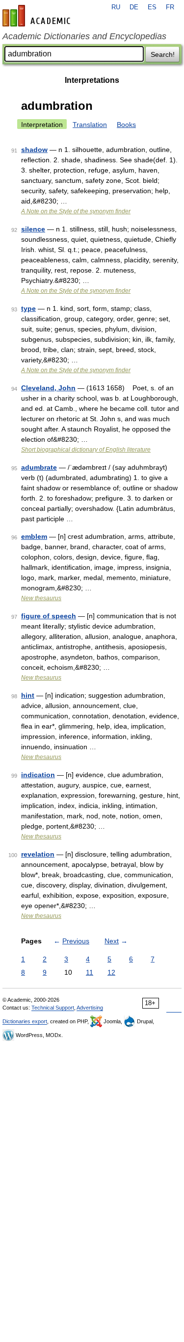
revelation (37, 854)
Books (126, 124)
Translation (90, 124)
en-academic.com (37, 15)
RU (115, 7)
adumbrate (39, 467)
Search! (163, 54)
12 (111, 972)
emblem (34, 536)
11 (89, 972)
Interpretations (92, 80)
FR (170, 7)
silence (33, 229)
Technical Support (52, 1008)
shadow (34, 149)
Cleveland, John (48, 388)
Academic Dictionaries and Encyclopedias (84, 36)
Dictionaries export (24, 1021)
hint (27, 695)
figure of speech (48, 616)
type (28, 308)
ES (152, 7)
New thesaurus (41, 598)
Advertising (90, 1008)
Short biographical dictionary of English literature (86, 449)
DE (134, 7)
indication (38, 775)
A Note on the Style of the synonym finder (76, 211)
